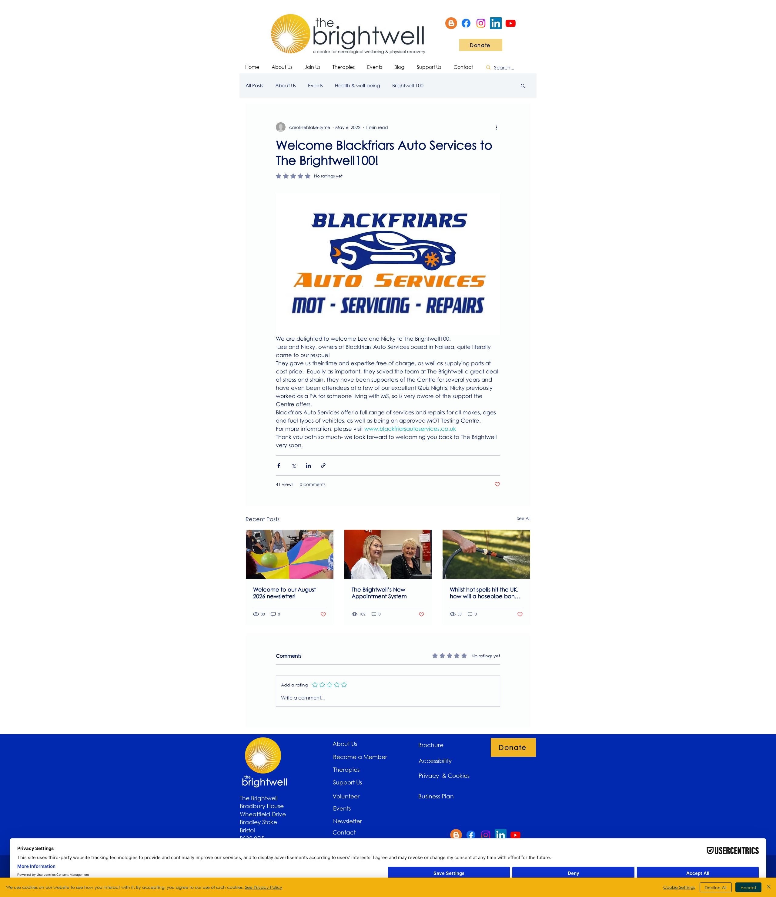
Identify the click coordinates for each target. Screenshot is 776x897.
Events (315, 85)
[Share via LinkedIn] (308, 465)
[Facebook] (466, 23)
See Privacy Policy (263, 887)
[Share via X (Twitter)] (293, 465)
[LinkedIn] (496, 23)
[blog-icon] (451, 23)
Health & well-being (357, 85)
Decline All (716, 887)
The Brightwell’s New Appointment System (379, 592)
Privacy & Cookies (445, 775)
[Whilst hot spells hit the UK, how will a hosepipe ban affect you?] (486, 554)
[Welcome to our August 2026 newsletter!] (289, 554)
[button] (523, 85)
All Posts (254, 85)
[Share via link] (323, 465)
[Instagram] (481, 23)
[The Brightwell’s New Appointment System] (388, 554)
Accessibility (435, 760)
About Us (285, 85)
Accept (748, 887)
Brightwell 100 (407, 85)
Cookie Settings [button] (679, 887)
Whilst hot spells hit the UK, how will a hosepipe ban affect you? (484, 592)
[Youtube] (511, 23)
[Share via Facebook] (279, 465)
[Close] (768, 887)
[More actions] (496, 127)
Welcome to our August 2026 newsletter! (284, 592)
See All (523, 518)
